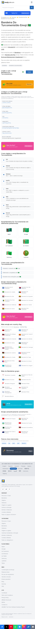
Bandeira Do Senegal (26, 347)
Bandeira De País (23, 17)
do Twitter (4, 556)
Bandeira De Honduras (23, 330)
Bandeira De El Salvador (7, 288)
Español (10, 466)
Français (23, 466)
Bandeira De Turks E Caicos (8, 432)
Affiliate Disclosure (6, 600)
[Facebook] (3, 489)
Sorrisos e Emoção (6, 507)
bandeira (4, 65)
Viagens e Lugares (6, 505)
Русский (20, 468)
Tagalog (5, 473)
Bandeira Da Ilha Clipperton (24, 353)
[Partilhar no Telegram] (20, 627)
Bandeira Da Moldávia (23, 292)
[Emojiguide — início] (3, 481)
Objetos (4, 500)
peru (14, 443)
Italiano (29, 466)
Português (13, 468)
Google (4, 549)
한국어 (10, 471)
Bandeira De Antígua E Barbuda (9, 334)
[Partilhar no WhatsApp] (15, 627)
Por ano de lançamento (8, 574)
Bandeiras (14, 17)
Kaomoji (4, 584)
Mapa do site (5, 617)
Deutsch (17, 466)
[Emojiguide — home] (8, 2)
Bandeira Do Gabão (8, 292)
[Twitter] (6, 489)
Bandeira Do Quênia (9, 353)
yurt (18, 443)
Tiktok (3, 563)
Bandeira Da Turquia (8, 419)
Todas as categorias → (7, 540)
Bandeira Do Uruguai (25, 365)
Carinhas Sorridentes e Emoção (10, 533)
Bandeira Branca (8, 396)
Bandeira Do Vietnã (25, 305)
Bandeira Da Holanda (9, 339)
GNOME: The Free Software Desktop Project (13, 607)
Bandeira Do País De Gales (25, 375)
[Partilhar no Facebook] (2, 627)
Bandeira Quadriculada (7, 387)
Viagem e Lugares (6, 530)
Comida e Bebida (6, 512)
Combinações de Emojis (8, 569)
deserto (24, 443)
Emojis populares (6, 579)
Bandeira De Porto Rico (8, 361)
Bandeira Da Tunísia (25, 423)
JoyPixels (4, 560)
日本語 (4, 471)
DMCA (3, 602)
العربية (15, 471)
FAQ (3, 586)
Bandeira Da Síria (8, 296)
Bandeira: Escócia (8, 380)
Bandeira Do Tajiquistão (23, 419)
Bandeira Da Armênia (26, 427)
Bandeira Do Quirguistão (23, 432)
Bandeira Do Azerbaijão (23, 343)
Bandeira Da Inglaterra (23, 387)
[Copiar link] (28, 627)
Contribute (4, 593)
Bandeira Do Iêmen (25, 361)
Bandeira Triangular (8, 383)
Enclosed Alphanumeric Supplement (11, 138)
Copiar (29, 72)
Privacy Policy (5, 597)
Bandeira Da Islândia (25, 339)
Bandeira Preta (24, 392)
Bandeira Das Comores (24, 309)
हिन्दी (20, 471)
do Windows (5, 553)
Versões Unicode (6, 577)
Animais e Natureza (7, 510)
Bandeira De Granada (26, 300)
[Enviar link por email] (33, 627)
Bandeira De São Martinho (24, 288)
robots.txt (11, 617)
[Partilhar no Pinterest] (11, 627)
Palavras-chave (5, 572)
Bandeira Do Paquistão (6, 427)
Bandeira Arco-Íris (25, 380)
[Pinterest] (9, 489)
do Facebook (5, 551)
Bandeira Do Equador (26, 296)
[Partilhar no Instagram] (24, 627)
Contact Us (4, 604)
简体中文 (26, 468)
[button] (17, 102)
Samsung (4, 558)
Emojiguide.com (5, 17)
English (4, 466)
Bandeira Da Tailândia (9, 305)
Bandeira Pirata (24, 383)
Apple (3, 546)
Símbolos (4, 502)
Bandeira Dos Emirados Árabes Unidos (8, 348)
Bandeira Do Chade (8, 357)
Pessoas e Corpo (6, 495)
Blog (3, 581)
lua (9, 443)
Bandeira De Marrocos (6, 330)
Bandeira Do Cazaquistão (6, 366)
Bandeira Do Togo (25, 357)
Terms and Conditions (7, 595)
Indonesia (25, 471)
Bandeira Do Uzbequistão (6, 423)
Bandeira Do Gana (8, 309)
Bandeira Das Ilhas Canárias (8, 300)
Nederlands (6, 468)
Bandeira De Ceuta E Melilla (26, 334)
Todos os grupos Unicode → (9, 514)
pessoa (4, 443)
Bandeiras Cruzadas (8, 375)
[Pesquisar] (32, 7)
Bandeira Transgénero (6, 392)
